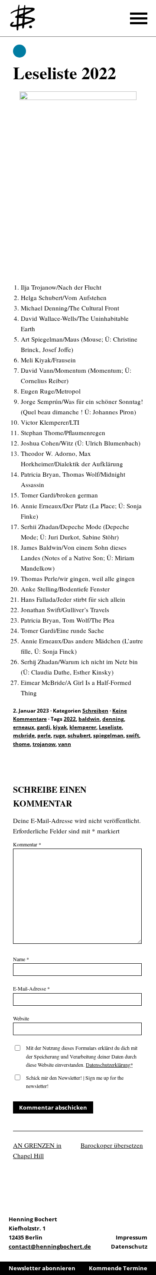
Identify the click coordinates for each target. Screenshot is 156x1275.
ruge (59, 735)
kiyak (60, 727)
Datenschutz (129, 1246)
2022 (70, 719)
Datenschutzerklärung (108, 1064)
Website (21, 1018)
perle (44, 735)
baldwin (89, 719)
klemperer (82, 727)
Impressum (131, 1237)
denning (113, 719)
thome (21, 744)
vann (64, 744)
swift (132, 735)
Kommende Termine (118, 1268)
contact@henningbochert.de (50, 1246)
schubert (79, 735)
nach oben (147, 1244)
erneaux (23, 727)
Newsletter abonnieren (42, 1268)
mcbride (24, 735)
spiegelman (108, 735)
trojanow (43, 744)
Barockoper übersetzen (112, 1145)
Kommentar (27, 844)
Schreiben (19, 51)
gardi (43, 727)
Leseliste (110, 727)
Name (21, 958)
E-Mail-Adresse (31, 988)
